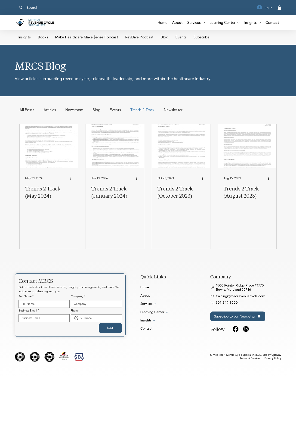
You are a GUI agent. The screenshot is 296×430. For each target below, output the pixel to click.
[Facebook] (235, 329)
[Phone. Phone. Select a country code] (78, 318)
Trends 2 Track (142, 110)
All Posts (26, 110)
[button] (279, 7)
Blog (96, 110)
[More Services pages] (204, 23)
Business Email (28, 310)
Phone (74, 310)
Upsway (276, 355)
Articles (49, 110)
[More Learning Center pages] (238, 23)
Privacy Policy (273, 358)
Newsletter (173, 110)
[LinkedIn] (246, 329)
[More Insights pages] (260, 23)
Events (115, 110)
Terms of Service (250, 358)
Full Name (26, 296)
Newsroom (74, 110)
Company (78, 296)
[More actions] (71, 178)
